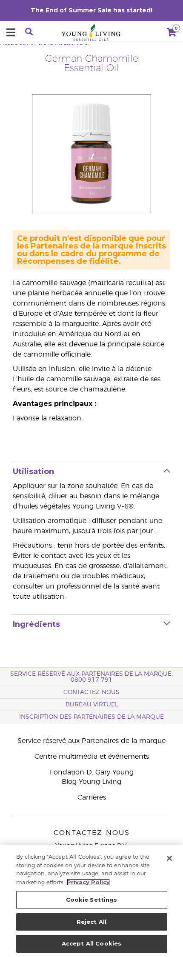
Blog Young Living (91, 781)
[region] (91, 901)
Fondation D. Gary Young (92, 772)
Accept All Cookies (91, 943)
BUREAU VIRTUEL (92, 705)
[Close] (169, 858)
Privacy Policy (88, 882)
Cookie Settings (91, 899)
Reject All (91, 921)
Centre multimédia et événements (91, 756)
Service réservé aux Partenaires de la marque (91, 740)
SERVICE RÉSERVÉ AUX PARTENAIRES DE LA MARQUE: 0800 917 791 (91, 677)
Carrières (91, 797)
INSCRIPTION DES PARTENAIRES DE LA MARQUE (91, 717)
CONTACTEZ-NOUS (91, 692)
